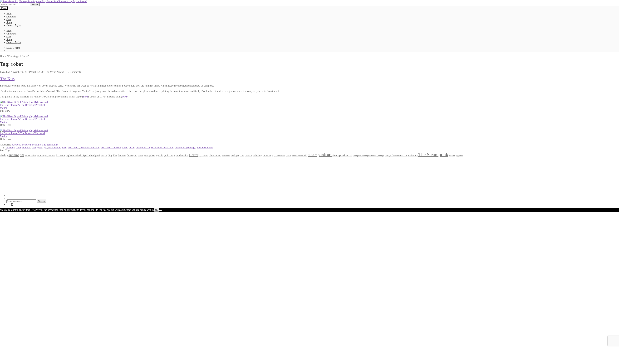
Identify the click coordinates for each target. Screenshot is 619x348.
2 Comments (74, 72)
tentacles (413, 155)
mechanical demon (89, 147)
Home (3, 56)
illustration (215, 155)
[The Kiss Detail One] (24, 122)
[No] (160, 210)
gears (39, 147)
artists (33, 155)
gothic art (168, 155)
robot (124, 147)
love (64, 147)
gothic (159, 155)
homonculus (54, 147)
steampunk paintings (185, 147)
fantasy (122, 155)
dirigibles (112, 155)
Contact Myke (13, 25)
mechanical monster (111, 147)
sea (300, 156)
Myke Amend (57, 72)
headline (36, 144)
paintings (268, 155)
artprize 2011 (50, 155)
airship (4, 155)
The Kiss (7, 79)
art (22, 154)
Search (35, 4)
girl (45, 147)
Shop (9, 22)
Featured (26, 144)
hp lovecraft (203, 155)
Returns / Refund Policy (18, 167)
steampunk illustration (162, 147)
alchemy (10, 147)
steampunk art (143, 147)
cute (34, 147)
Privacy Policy (13, 161)
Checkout (11, 16)
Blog (8, 13)
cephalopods (72, 155)
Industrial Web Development (50, 189)
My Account (12, 195)
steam (131, 147)
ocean (242, 156)
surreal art (402, 155)
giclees (151, 155)
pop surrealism (279, 155)
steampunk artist (342, 155)
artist (27, 155)
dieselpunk (94, 155)
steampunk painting (360, 156)
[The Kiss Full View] (24, 107)
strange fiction (391, 155)
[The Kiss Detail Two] (24, 136)
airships (14, 155)
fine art (140, 155)
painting (257, 155)
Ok (156, 210)
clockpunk (84, 155)
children (26, 147)
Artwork (16, 144)
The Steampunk (50, 144)
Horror (193, 155)
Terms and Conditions (17, 164)
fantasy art (132, 155)
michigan (235, 155)
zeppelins (459, 156)
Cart (8, 19)
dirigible (104, 155)
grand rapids (181, 155)
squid (304, 155)
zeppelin (452, 155)
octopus (248, 155)
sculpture (295, 156)
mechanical (73, 147)
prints (288, 155)
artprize (40, 155)
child (18, 147)
